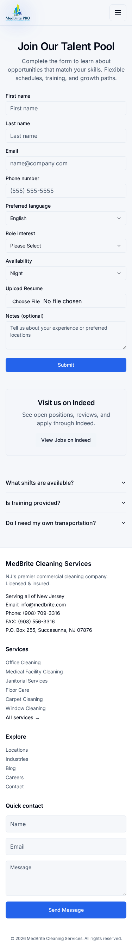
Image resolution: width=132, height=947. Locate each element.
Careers (15, 777)
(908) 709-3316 (41, 613)
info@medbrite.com (43, 604)
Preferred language (28, 205)
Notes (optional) (25, 315)
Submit (66, 365)
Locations (17, 750)
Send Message (66, 910)
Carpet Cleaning (24, 699)
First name (18, 95)
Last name (18, 123)
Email (12, 150)
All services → (23, 717)
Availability (19, 260)
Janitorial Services (27, 681)
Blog (11, 768)
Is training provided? (33, 502)
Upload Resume (24, 288)
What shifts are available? (40, 482)
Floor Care (17, 690)
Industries (17, 759)
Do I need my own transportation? (51, 522)
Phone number (22, 178)
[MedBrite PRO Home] (18, 12)
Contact (15, 786)
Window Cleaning (26, 708)
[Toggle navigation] (117, 12)
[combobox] (66, 218)
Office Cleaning (23, 662)
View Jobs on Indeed (66, 440)
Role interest (20, 233)
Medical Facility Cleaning (34, 671)
